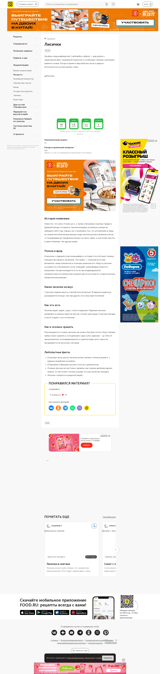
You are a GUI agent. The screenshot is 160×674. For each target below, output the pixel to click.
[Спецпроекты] (36, 43)
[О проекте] (36, 134)
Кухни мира (18, 100)
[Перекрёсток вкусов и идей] (36, 112)
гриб (47, 423)
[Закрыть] (116, 640)
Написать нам (81, 651)
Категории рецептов (95, 643)
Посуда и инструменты (23, 91)
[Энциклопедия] (36, 65)
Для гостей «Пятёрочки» (20, 105)
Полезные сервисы (22, 51)
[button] (116, 550)
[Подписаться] (94, 525)
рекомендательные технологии (81, 658)
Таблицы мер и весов (22, 83)
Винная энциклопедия (22, 71)
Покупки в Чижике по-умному (22, 120)
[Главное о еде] (36, 58)
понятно (108, 658)
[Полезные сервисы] (36, 50)
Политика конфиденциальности (72, 640)
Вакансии (60, 643)
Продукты (18, 75)
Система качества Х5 (22, 127)
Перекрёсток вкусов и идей (20, 113)
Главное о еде (20, 58)
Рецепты (17, 36)
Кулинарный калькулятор (23, 79)
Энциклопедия (20, 65)
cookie (99, 658)
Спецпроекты (20, 44)
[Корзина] (138, 4)
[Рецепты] (36, 36)
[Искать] (113, 4)
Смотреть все (109, 517)
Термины (17, 95)
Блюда (16, 87)
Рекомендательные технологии (75, 643)
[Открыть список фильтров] (106, 4)
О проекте (18, 134)
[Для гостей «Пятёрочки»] (36, 105)
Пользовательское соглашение (96, 640)
